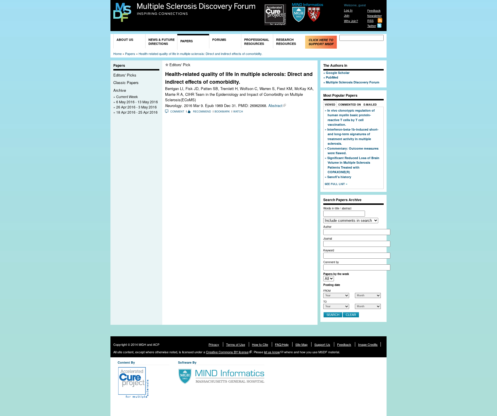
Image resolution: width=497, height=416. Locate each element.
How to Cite (260, 344)
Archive (119, 90)
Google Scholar (337, 72)
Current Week (127, 96)
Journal (327, 238)
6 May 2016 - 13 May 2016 (137, 101)
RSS (370, 20)
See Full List (335, 184)
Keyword (328, 250)
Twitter (371, 26)
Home (117, 53)
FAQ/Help (281, 344)
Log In (348, 10)
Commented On (349, 104)
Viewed (330, 104)
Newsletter (374, 16)
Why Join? (351, 21)
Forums (219, 39)
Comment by (331, 262)
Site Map (301, 344)
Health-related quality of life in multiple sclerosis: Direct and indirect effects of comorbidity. (200, 53)
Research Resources (286, 41)
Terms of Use (235, 344)
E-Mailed (370, 104)
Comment (177, 111)
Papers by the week (336, 274)
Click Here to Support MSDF (321, 42)
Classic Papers (126, 82)
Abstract (275, 105)
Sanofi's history (339, 177)
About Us (124, 39)
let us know (272, 352)
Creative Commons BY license (227, 352)
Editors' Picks (124, 75)
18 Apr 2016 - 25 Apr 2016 (137, 112)
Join (346, 15)
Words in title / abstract (337, 208)
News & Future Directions (161, 41)
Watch (238, 111)
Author (327, 227)
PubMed (332, 77)
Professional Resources (256, 41)
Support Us (322, 344)
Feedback (374, 10)
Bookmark (222, 111)
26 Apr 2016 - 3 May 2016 (136, 106)
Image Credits (368, 344)
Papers (186, 41)
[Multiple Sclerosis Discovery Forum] (122, 19)
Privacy (214, 344)
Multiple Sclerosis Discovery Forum (196, 9)
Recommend (202, 111)
